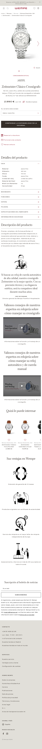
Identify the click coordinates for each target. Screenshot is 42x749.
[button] (10, 135)
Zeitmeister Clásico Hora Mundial (9, 446)
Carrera (5, 687)
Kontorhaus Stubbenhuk (11, 683)
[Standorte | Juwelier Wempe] (38, 8)
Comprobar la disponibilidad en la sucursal (21, 124)
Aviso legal (6, 704)
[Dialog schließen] (40, 2)
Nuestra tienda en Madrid (11, 642)
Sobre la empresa (8, 680)
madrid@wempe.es (10, 612)
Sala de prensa (7, 694)
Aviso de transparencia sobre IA (13, 711)
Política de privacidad (26, 615)
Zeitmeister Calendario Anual (25, 446)
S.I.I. (4, 708)
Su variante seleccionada (9, 109)
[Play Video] (22, 327)
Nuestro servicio (8, 659)
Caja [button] (3, 163)
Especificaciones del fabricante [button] (14, 212)
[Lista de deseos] (34, 8)
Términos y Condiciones (10, 701)
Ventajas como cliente (10, 663)
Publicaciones (7, 690)
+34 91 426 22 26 (9, 631)
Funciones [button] (5, 197)
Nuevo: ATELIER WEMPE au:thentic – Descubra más (21, 2)
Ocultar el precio (31, 102)
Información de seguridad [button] (12, 217)
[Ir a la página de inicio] (21, 8)
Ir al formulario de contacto (12, 638)
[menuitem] (4, 8)
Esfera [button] (4, 202)
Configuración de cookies (11, 666)
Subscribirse (21, 595)
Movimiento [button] (6, 192)
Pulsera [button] (4, 207)
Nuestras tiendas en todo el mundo (15, 645)
